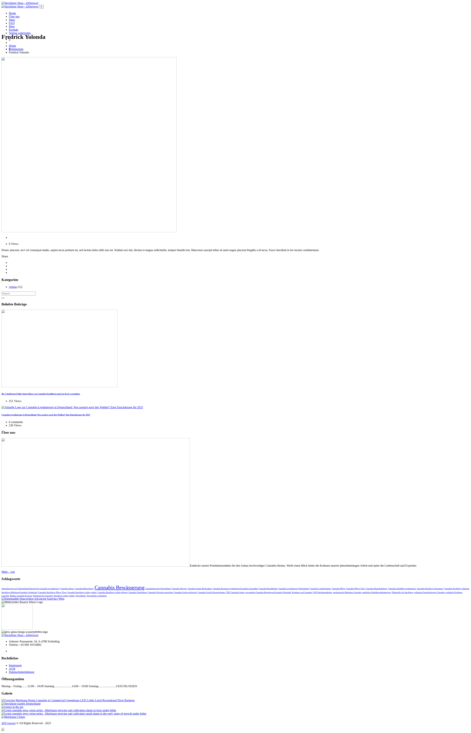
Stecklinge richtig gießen (64, 596)
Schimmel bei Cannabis (43, 596)
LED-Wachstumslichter (322, 592)
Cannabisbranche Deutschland (158, 589)
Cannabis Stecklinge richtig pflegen (113, 592)
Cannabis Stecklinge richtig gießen (82, 592)
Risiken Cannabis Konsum (21, 596)
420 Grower (8, 723)
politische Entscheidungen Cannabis (429, 592)
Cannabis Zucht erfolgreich (185, 592)
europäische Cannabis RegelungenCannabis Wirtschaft (268, 592)
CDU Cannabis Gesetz (235, 592)
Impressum (15, 665)
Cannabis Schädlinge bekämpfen (402, 589)
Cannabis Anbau (67, 589)
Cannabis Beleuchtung (84, 589)
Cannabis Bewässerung (120, 587)
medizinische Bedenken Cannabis (347, 592)
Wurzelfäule (80, 596)
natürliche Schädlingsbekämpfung (376, 592)
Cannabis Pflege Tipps (355, 589)
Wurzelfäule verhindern (96, 596)
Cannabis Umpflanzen (137, 592)
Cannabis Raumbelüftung (376, 589)
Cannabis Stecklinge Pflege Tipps (52, 592)
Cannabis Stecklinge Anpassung (430, 589)
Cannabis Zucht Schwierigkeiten (211, 592)
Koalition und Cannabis (302, 592)
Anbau (13, 286)
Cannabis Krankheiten (268, 589)
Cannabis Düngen (179, 589)
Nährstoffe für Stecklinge (402, 592)
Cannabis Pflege (339, 589)
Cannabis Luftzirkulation (320, 589)
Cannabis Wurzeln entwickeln (160, 592)
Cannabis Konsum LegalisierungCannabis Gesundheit (235, 589)
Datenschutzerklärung (21, 672)
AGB (12, 668)
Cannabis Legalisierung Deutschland (293, 589)
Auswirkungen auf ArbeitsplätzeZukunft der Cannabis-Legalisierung (30, 589)
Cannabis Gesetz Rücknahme (199, 589)
